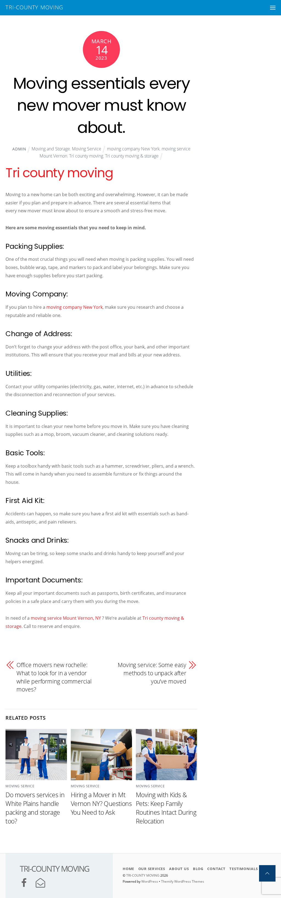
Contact (216, 868)
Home (128, 868)
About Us (179, 868)
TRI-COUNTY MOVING (143, 875)
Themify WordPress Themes (182, 881)
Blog (198, 868)
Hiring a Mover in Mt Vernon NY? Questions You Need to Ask (101, 803)
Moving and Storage (51, 149)
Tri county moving (86, 156)
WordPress (149, 881)
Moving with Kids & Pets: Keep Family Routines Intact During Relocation (166, 807)
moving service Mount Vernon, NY (66, 618)
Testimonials (243, 868)
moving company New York (133, 149)
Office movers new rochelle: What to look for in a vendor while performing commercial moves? (53, 677)
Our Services (151, 868)
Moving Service (86, 149)
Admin (19, 148)
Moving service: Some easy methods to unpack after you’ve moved (152, 673)
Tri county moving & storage (132, 156)
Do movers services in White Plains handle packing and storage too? (34, 807)
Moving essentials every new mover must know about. (101, 105)
